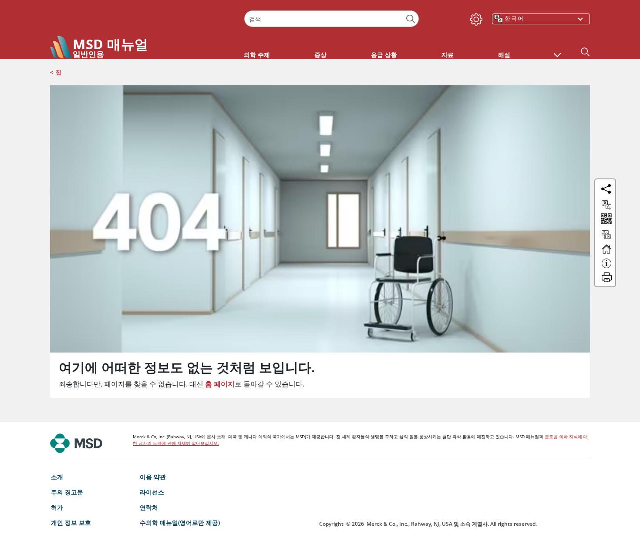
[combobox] (331, 18)
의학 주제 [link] (257, 54)
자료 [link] (447, 54)
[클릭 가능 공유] (606, 189)
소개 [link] (57, 477)
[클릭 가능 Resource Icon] (606, 238)
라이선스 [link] (152, 492)
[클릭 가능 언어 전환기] (606, 205)
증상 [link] (320, 54)
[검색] (410, 19)
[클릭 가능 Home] (606, 253)
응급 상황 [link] (384, 54)
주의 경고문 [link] (67, 492)
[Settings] (474, 17)
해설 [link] (504, 54)
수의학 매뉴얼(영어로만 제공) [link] (180, 522)
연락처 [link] (149, 507)
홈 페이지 (220, 384)
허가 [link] (57, 507)
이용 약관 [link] (153, 477)
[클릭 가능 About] (606, 267)
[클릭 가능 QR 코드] (605, 219)
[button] (557, 50)
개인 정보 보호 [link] (71, 522)
